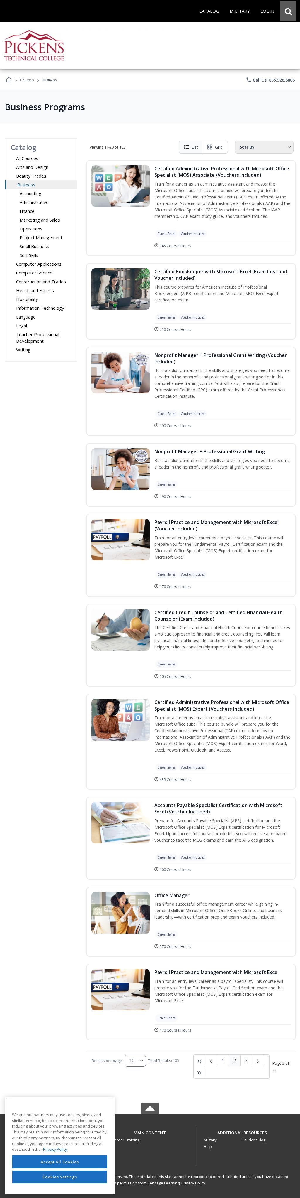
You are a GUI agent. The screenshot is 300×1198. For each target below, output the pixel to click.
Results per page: (107, 1060)
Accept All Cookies (60, 1162)
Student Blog (254, 1140)
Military (210, 1140)
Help (208, 1146)
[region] (60, 1145)
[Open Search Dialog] (288, 11)
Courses (27, 79)
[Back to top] (150, 1136)
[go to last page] (199, 1060)
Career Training (125, 1140)
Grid (219, 147)
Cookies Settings (59, 1177)
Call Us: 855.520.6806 (270, 80)
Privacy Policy (193, 1183)
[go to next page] (211, 1060)
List (195, 147)
